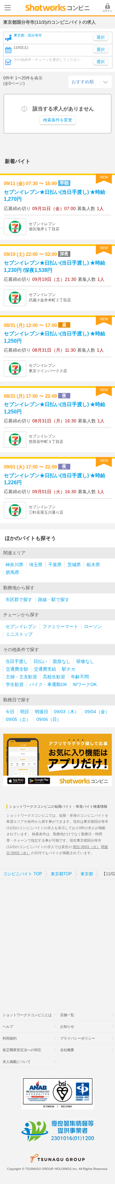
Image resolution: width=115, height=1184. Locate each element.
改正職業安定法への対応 (22, 1050)
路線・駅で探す (53, 599)
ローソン (93, 626)
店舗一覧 (67, 1015)
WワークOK (85, 684)
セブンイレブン (21, 626)
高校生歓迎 (54, 676)
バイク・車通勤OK (48, 684)
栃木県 (93, 564)
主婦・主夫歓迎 (21, 676)
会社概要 (67, 1050)
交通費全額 (17, 669)
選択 (100, 49)
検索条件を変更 (57, 120)
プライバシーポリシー (77, 1038)
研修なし (85, 661)
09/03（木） (66, 711)
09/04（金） (97, 711)
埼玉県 (35, 564)
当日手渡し (16, 661)
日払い (40, 661)
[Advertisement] (57, 940)
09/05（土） (18, 719)
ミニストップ (19, 634)
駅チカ (68, 669)
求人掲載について (17, 1062)
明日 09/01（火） (86, 847)
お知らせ (67, 1026)
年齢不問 (80, 676)
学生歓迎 (15, 684)
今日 (9, 711)
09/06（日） (48, 719)
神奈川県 (14, 564)
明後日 (41, 711)
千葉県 (55, 564)
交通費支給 (45, 669)
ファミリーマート (60, 626)
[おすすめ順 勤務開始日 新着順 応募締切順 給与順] (90, 81)
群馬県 (12, 572)
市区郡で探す (18, 599)
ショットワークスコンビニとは (27, 1015)
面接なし (62, 661)
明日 (24, 711)
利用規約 (10, 1038)
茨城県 (74, 564)
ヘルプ (8, 1026)
